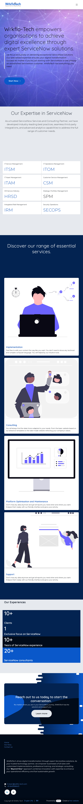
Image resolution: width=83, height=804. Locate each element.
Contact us (8, 747)
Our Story (7, 745)
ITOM (49, 169)
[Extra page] (13, 792)
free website (74, 801)
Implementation (14, 347)
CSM (48, 182)
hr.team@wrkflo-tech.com (17, 784)
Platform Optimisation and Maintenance (27, 501)
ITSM (9, 169)
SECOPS (52, 210)
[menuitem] (28, 800)
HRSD (10, 196)
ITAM (9, 182)
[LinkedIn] (7, 792)
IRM (8, 210)
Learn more (41, 713)
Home (6, 742)
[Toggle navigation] (77, 4)
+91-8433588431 (13, 786)
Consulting (11, 425)
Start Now (14, 81)
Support (10, 574)
